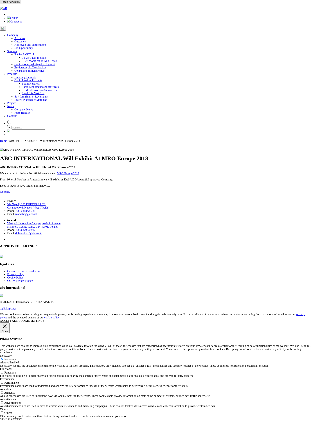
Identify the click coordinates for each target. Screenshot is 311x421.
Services (12, 51)
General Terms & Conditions (23, 271)
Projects (11, 103)
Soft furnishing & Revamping (31, 96)
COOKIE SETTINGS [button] (31, 320)
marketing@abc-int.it (27, 214)
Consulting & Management (29, 70)
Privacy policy (15, 274)
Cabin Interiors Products (28, 80)
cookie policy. (52, 317)
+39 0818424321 (25, 210)
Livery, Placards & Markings (30, 99)
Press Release (22, 112)
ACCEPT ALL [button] (9, 320)
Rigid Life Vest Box (33, 93)
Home (3, 140)
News (10, 106)
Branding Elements (25, 77)
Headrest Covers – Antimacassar (40, 90)
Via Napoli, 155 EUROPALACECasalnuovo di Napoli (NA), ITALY (28, 206)
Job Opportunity (23, 47)
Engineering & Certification (30, 67)
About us (19, 38)
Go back (5, 191)
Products (12, 73)
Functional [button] (6, 368)
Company (12, 35)
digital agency (8, 308)
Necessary (10, 359)
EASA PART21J (24, 54)
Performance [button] (7, 379)
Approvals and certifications (30, 44)
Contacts (12, 115)
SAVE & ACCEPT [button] (11, 419)
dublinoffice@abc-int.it (28, 233)
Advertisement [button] (8, 399)
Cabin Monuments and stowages (40, 86)
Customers (20, 41)
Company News (23, 109)
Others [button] (4, 409)
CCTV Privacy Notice (20, 280)
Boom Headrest (30, 83)
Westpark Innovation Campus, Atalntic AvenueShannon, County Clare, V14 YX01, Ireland (33, 225)
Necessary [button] (6, 355)
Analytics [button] (5, 389)
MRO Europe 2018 (68, 173)
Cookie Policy (15, 277)
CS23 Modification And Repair (39, 60)
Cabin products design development (34, 64)
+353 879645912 (25, 229)
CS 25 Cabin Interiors (34, 57)
